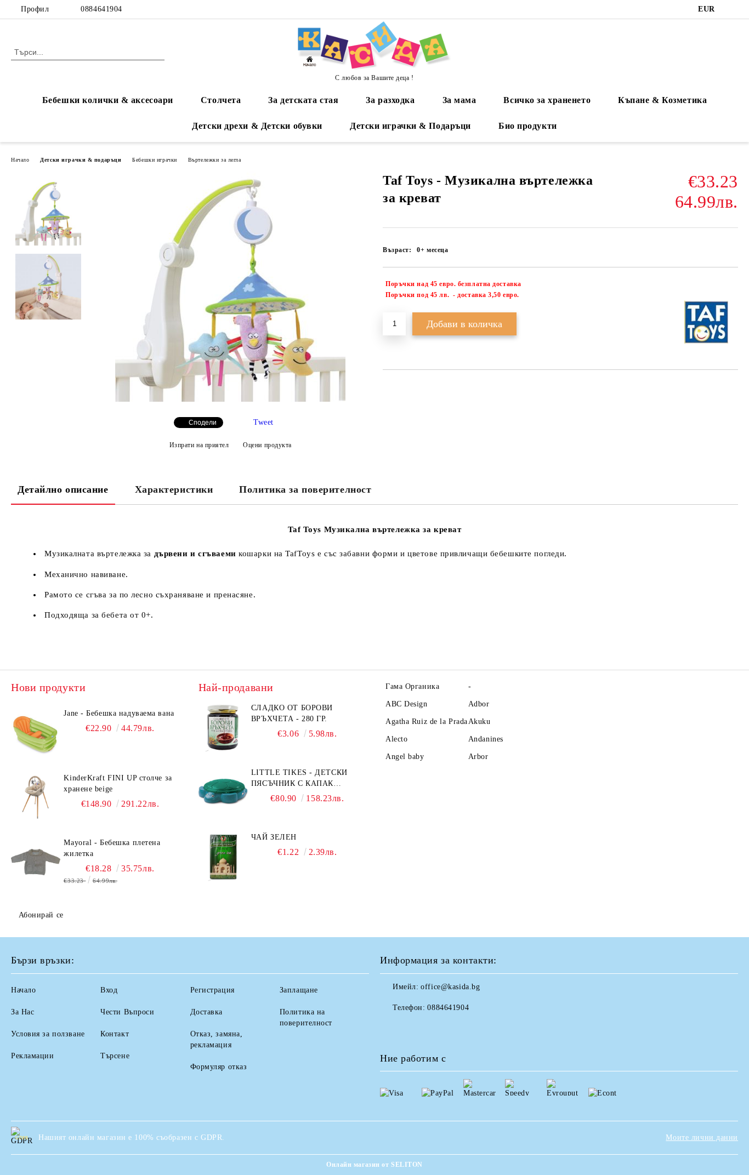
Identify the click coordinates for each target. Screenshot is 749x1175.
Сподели (203, 422)
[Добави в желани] (730, 289)
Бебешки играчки (154, 160)
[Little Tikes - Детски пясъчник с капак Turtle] (223, 792)
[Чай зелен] (223, 856)
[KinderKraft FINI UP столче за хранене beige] (35, 797)
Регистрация (212, 990)
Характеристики (174, 489)
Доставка (206, 1012)
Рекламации (32, 1056)
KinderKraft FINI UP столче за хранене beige (118, 783)
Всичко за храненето (547, 100)
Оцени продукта (267, 445)
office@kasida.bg (450, 987)
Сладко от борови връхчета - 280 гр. (292, 713)
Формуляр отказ (218, 1067)
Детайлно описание (63, 489)
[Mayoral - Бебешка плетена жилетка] (35, 862)
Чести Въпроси (127, 1012)
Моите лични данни (702, 1137)
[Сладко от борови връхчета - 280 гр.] (223, 727)
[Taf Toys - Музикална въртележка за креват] (230, 399)
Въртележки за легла (214, 160)
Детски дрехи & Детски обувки (257, 125)
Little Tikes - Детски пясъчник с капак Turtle (299, 778)
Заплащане (299, 990)
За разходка (390, 100)
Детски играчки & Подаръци (410, 125)
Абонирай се (41, 915)
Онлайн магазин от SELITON (374, 1164)
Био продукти (527, 125)
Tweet (263, 422)
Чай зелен (274, 837)
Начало (20, 160)
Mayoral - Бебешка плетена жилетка (112, 848)
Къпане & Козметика (662, 100)
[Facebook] (732, 9)
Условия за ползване (48, 1034)
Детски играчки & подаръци (80, 160)
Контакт (114, 1034)
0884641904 (101, 9)
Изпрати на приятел (199, 445)
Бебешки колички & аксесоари (107, 100)
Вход (108, 990)
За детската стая (303, 100)
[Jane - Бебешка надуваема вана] (35, 732)
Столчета (221, 100)
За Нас (22, 1012)
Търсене (114, 1056)
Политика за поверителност (305, 489)
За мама (459, 100)
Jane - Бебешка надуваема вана (119, 713)
